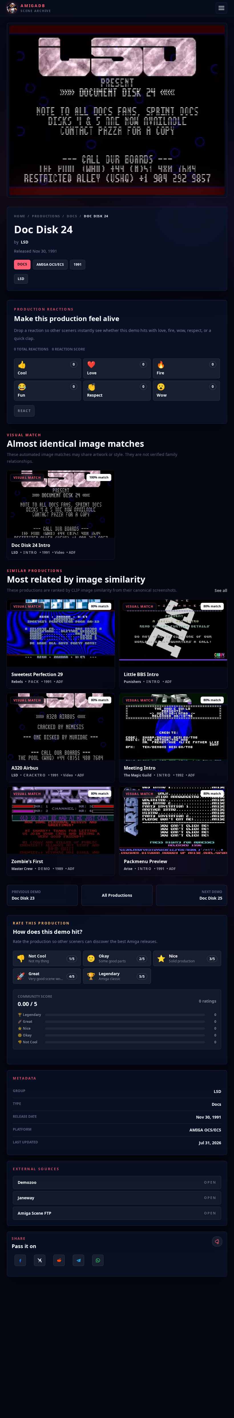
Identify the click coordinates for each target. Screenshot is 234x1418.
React (24, 410)
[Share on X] (39, 1260)
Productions (46, 216)
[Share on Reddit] (59, 1260)
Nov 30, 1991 (208, 1117)
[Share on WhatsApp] (97, 1260)
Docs (72, 216)
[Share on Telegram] (78, 1260)
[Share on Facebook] (20, 1260)
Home (19, 216)
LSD (24, 242)
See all (221, 590)
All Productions (117, 895)
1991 (78, 264)
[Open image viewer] (117, 110)
